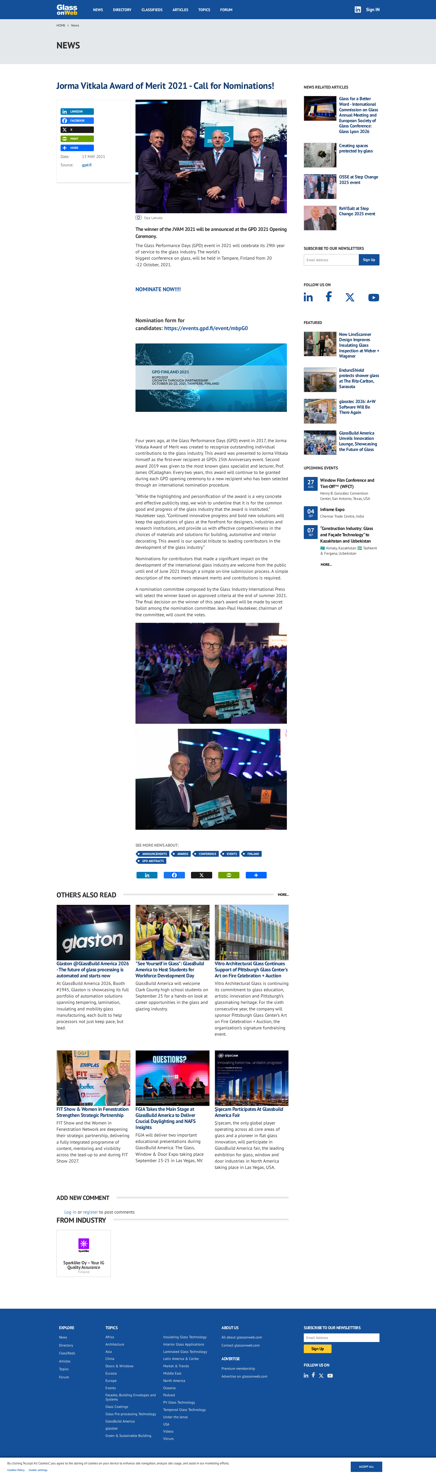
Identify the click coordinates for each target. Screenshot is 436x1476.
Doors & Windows (119, 1366)
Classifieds (152, 9)
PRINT (74, 139)
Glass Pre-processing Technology (130, 1414)
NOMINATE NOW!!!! (158, 289)
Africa (109, 1337)
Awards (182, 854)
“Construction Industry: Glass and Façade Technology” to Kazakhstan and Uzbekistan (346, 534)
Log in (70, 1212)
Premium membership (238, 1368)
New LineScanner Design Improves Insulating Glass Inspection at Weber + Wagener (359, 345)
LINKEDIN (76, 111)
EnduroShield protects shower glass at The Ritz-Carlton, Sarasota (359, 378)
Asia (108, 1351)
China (109, 1358)
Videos (168, 1431)
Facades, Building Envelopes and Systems (130, 1397)
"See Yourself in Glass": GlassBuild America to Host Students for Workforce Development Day (169, 969)
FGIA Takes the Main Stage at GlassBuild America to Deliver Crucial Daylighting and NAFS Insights (165, 1118)
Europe (111, 1380)
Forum (226, 9)
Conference (207, 854)
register (90, 1212)
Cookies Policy (15, 1470)
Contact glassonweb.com (241, 1345)
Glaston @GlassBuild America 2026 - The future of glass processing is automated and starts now (93, 969)
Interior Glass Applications (183, 1344)
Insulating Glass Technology (185, 1337)
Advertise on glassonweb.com (244, 1376)
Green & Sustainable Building (128, 1435)
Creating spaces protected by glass (356, 148)
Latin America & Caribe (181, 1358)
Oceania (169, 1388)
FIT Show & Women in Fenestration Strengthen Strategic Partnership (92, 1112)
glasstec (111, 1428)
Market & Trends (176, 1366)
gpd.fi (86, 164)
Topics (204, 9)
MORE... (283, 894)
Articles (180, 9)
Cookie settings (38, 1470)
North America (174, 1380)
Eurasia (111, 1373)
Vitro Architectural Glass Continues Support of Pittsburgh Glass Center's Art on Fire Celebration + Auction (251, 969)
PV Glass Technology (179, 1402)
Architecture (114, 1344)
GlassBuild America (120, 1421)
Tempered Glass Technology (184, 1409)
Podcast (169, 1395)
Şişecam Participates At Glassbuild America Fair (249, 1112)
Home (61, 25)
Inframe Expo (332, 509)
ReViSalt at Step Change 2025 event (357, 211)
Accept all (366, 1466)
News (98, 9)
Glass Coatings (116, 1406)
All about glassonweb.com (242, 1337)
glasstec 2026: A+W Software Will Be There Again (357, 407)
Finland (253, 854)
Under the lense (175, 1417)
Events (232, 854)
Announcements (154, 854)
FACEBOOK (77, 120)
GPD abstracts (153, 861)
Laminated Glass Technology (185, 1351)
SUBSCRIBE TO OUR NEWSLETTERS (334, 248)
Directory (122, 9)
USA (166, 1424)
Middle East (172, 1373)
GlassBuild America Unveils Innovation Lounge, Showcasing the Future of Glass (358, 441)
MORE (74, 148)
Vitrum (168, 1438)
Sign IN (373, 9)
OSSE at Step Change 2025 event (358, 179)
